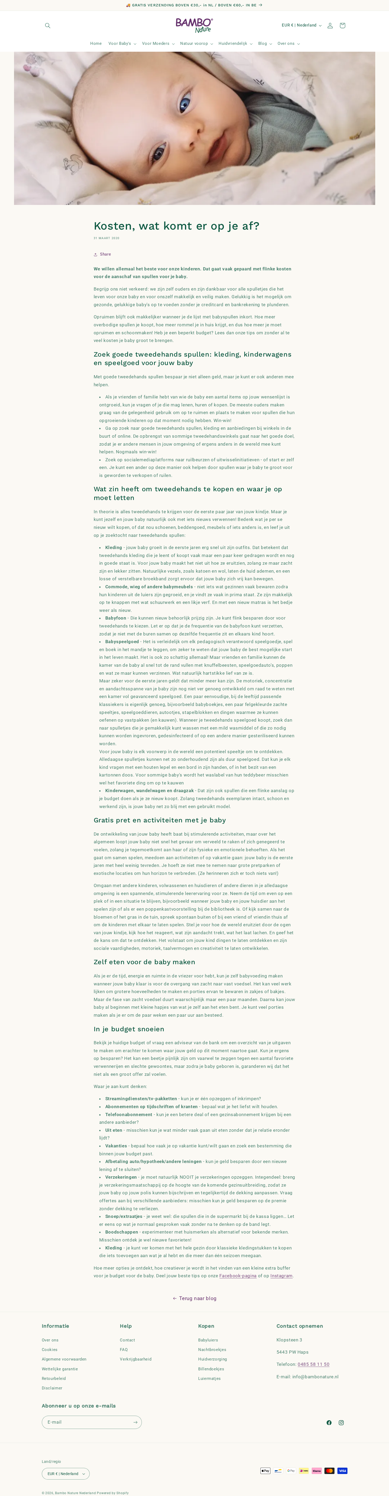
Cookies (50, 1349)
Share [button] (105, 254)
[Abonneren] (135, 1422)
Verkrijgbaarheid (135, 1359)
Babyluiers (208, 1339)
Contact (127, 1339)
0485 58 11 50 (313, 1364)
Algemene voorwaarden (64, 1359)
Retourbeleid (54, 1378)
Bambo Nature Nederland (75, 1493)
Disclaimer (52, 1388)
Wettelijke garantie (60, 1368)
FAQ (124, 1349)
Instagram (281, 1276)
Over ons (50, 1339)
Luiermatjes (209, 1378)
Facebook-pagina (237, 1276)
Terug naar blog (197, 1298)
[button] (48, 25)
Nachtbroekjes (212, 1349)
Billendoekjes (211, 1368)
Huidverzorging (212, 1359)
